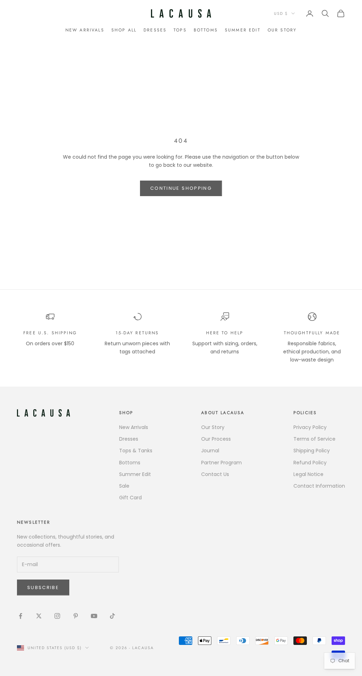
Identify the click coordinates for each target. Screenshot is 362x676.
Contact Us (215, 474)
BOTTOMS (206, 30)
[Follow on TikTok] (112, 615)
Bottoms (129, 462)
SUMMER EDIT (243, 30)
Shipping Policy (311, 450)
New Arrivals (84, 30)
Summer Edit (135, 474)
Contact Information (319, 485)
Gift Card (130, 497)
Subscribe (43, 587)
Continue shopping (181, 188)
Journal (210, 450)
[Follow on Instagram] (57, 615)
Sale (124, 485)
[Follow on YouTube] (94, 615)
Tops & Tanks (135, 450)
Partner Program (221, 462)
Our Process (216, 438)
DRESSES (155, 30)
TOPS (180, 30)
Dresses (128, 438)
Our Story (212, 427)
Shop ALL (123, 30)
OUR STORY (282, 30)
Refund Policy (310, 462)
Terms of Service (314, 438)
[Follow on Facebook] (20, 615)
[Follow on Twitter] (38, 615)
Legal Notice (308, 474)
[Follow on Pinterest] (75, 615)
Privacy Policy (310, 427)
